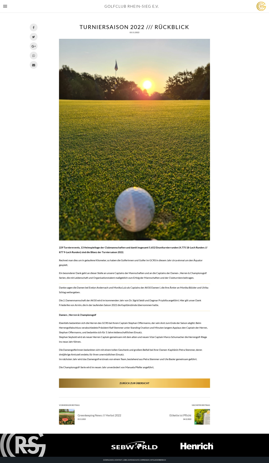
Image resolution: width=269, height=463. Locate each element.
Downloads (108, 460)
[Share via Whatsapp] (34, 55)
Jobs (125, 460)
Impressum (144, 460)
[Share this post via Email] (34, 65)
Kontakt (118, 460)
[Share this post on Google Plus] (34, 46)
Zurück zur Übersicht (134, 383)
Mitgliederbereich (158, 460)
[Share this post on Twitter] (34, 37)
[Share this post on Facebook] (34, 27)
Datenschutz (133, 460)
